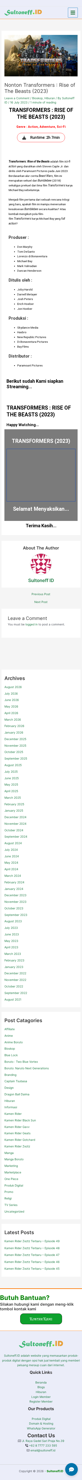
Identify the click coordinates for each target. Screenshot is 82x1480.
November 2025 (15, 745)
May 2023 (11, 941)
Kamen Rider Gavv (17, 1127)
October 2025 (13, 752)
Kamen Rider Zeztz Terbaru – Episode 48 (32, 1248)
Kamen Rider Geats (17, 1133)
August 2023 (13, 921)
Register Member (41, 1401)
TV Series (10, 1205)
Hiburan (9, 1101)
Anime (8, 1035)
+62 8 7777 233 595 (42, 1445)
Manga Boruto (14, 1159)
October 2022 (13, 986)
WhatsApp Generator (41, 1428)
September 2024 (15, 836)
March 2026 (12, 719)
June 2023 (11, 934)
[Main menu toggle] (73, 13)
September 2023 (15, 915)
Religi (8, 1198)
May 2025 (11, 784)
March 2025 (12, 797)
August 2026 (13, 687)
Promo (8, 1192)
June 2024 (11, 856)
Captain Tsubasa (15, 1081)
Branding (10, 1075)
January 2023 (13, 967)
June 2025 (11, 778)
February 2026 (14, 726)
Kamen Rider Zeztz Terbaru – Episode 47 (32, 1255)
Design (9, 1087)
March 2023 (12, 953)
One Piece (11, 1179)
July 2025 (11, 771)
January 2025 (13, 810)
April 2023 (11, 947)
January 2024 (13, 889)
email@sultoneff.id (42, 1450)
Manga (9, 1153)
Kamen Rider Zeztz (17, 1146)
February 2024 (14, 882)
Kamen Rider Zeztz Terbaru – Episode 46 (32, 1262)
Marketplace (12, 1172)
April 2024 (11, 869)
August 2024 (13, 843)
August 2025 (13, 765)
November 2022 (15, 980)
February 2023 (14, 960)
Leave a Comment (16, 98)
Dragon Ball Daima (16, 1094)
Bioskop (9, 1048)
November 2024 (15, 823)
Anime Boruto (13, 1042)
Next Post (41, 602)
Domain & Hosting (41, 1423)
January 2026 (13, 732)
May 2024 (11, 862)
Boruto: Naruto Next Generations (26, 1068)
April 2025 (11, 791)
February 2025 (14, 804)
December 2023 (15, 895)
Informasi (10, 1107)
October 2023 (13, 908)
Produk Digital (13, 1185)
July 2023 (11, 927)
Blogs (41, 1387)
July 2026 (11, 693)
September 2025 (15, 758)
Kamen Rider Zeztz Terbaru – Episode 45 (32, 1268)
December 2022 (15, 973)
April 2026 (11, 713)
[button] (41, 1318)
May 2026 (11, 706)
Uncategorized (14, 1211)
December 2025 (15, 739)
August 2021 (12, 999)
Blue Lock (11, 1055)
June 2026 (11, 700)
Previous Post (41, 594)
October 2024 (13, 830)
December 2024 (15, 817)
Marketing (11, 1165)
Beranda (41, 1382)
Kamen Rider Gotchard (19, 1139)
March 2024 (12, 875)
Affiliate (9, 1029)
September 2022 (15, 993)
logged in (31, 624)
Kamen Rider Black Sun (20, 1120)
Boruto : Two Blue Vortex (21, 1061)
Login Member (41, 1397)
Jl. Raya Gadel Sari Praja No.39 (42, 1441)
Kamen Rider (13, 1113)
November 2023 (15, 901)
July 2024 (11, 849)
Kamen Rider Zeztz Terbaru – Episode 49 (32, 1241)
